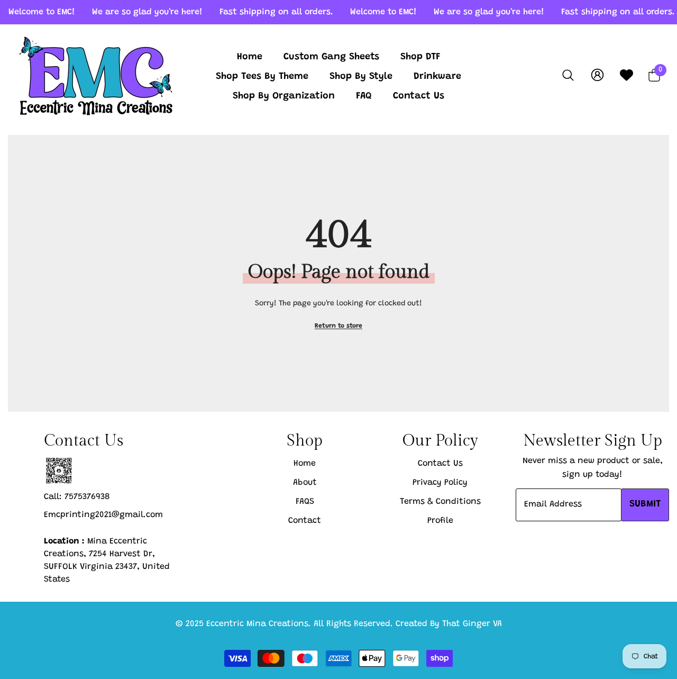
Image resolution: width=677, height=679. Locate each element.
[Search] (568, 75)
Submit (645, 504)
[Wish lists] (626, 75)
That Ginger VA (472, 624)
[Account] (597, 75)
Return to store (338, 326)
